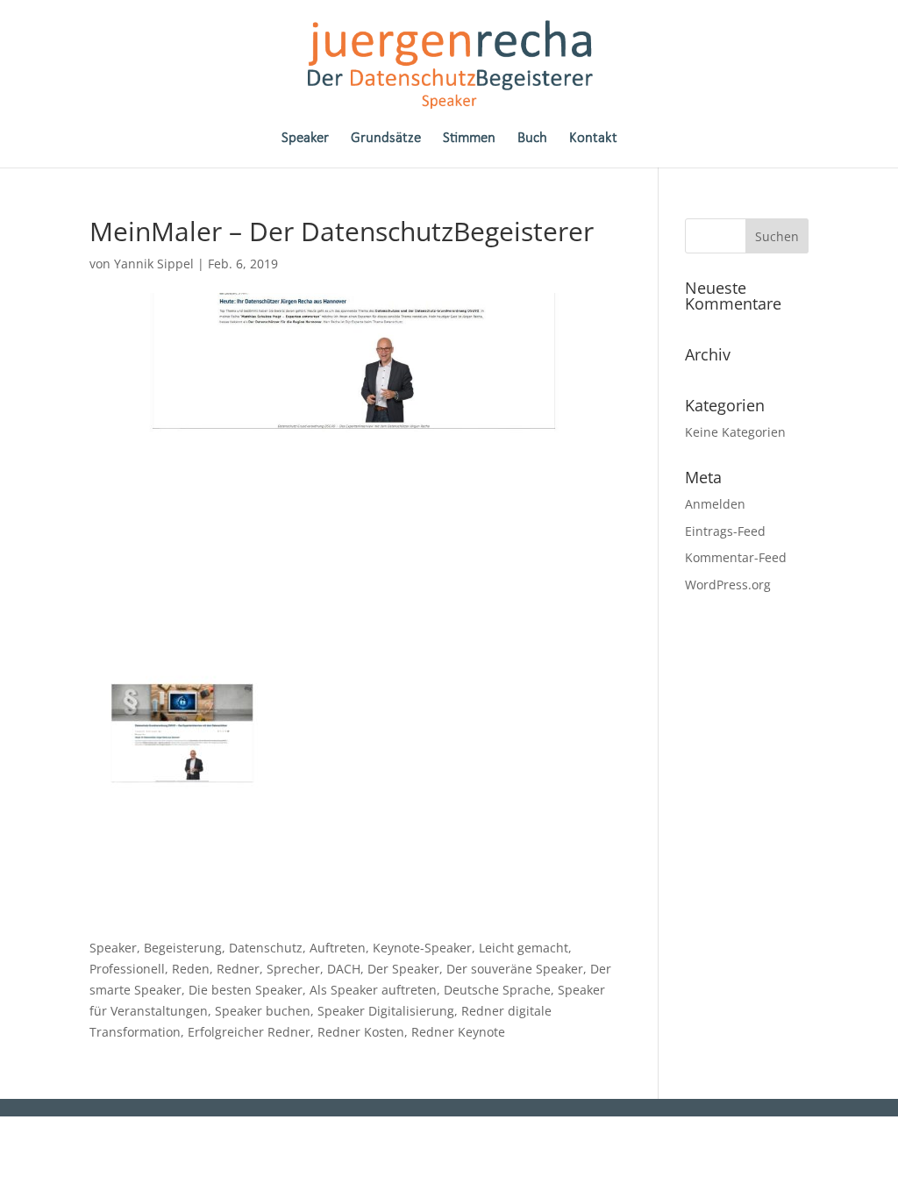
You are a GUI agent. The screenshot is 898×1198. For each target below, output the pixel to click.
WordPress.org (728, 584)
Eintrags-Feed (725, 531)
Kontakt (593, 139)
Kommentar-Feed (736, 557)
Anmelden (715, 504)
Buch (532, 139)
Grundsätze (386, 139)
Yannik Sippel (154, 263)
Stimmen (469, 139)
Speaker (305, 139)
